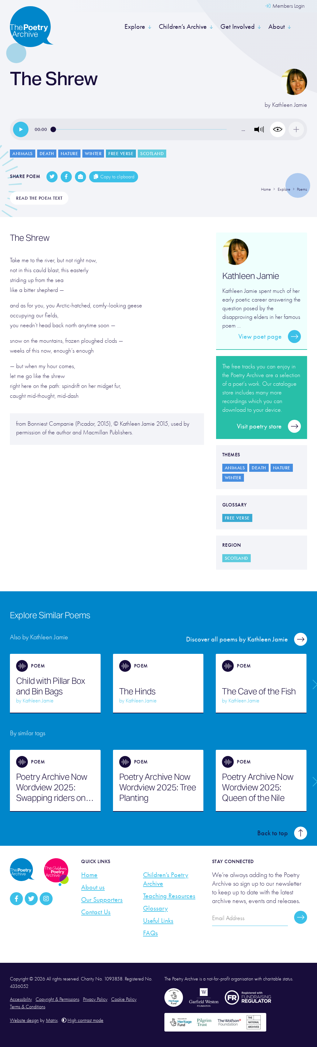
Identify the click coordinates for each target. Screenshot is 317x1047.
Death (47, 153)
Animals (22, 153)
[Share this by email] (80, 176)
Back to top (272, 833)
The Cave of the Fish (259, 691)
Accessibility (21, 999)
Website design (24, 1020)
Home (89, 875)
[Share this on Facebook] (66, 176)
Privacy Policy (95, 999)
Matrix (52, 1020)
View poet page (260, 336)
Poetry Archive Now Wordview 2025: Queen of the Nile (257, 787)
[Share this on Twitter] (52, 176)
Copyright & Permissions (57, 999)
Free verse (120, 153)
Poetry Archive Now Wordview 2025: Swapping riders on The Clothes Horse (51, 787)
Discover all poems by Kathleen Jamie (237, 639)
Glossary (155, 908)
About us (93, 887)
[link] (20, 129)
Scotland (152, 153)
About (276, 27)
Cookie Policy (124, 999)
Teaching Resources (169, 896)
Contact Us (96, 912)
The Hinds (137, 691)
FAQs (150, 933)
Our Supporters (102, 900)
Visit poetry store (259, 426)
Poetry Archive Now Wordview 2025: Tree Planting (157, 787)
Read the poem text (39, 198)
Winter (93, 153)
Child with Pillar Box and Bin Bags (50, 686)
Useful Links (158, 921)
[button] (259, 129)
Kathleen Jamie (289, 104)
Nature (69, 153)
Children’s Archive (183, 27)
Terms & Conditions (27, 1007)
